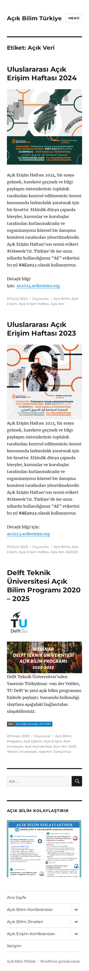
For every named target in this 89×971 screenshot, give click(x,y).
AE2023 (72, 552)
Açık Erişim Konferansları (31, 933)
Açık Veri (57, 304)
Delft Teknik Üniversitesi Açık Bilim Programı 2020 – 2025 (44, 585)
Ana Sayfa (16, 897)
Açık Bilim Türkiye (34, 18)
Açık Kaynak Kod (38, 746)
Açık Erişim (53, 741)
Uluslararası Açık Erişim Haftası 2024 (42, 73)
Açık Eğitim (32, 741)
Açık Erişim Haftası (34, 304)
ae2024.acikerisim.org (38, 285)
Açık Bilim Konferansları (30, 909)
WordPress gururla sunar (60, 961)
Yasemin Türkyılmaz (55, 752)
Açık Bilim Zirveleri (25, 921)
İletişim (14, 946)
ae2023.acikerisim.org (28, 533)
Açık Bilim (61, 299)
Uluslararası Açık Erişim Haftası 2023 (41, 328)
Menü (73, 18)
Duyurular (40, 299)
